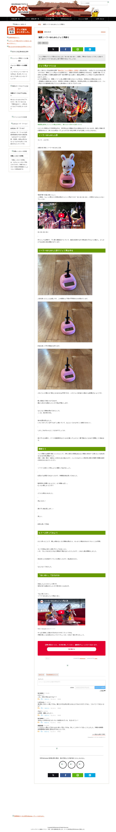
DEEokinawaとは (66, 19)
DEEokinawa (82, 658)
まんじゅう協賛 (83, 19)
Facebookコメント (52, 674)
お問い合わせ (100, 19)
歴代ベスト (45, 42)
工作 (40, 42)
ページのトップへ (109, 826)
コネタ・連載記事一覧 (32, 19)
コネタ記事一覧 (25, 819)
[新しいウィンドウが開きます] (62, 764)
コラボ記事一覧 (49, 19)
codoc (96, 658)
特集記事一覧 (15, 19)
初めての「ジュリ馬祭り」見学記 (68, 70)
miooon (103, 32)
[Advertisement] (58, 798)
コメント (41, 674)
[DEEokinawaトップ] (35, 24)
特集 (40, 32)
